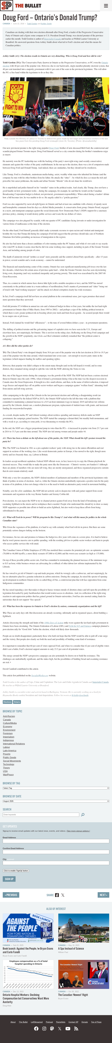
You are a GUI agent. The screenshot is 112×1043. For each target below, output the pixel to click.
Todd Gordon (32, 24)
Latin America (9, 750)
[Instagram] (44, 1028)
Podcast (49, 1022)
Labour (6, 747)
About (13, 1022)
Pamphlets (60, 1022)
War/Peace (8, 774)
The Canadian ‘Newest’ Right (73, 995)
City (8, 859)
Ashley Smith (46, 24)
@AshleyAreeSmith (80, 695)
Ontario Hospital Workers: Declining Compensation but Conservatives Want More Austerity (26, 998)
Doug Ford (54, 147)
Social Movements (12, 761)
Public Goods (9, 757)
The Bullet (23, 1022)
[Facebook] (36, 1028)
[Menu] (106, 5)
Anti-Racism (9, 716)
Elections (7, 702)
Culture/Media (10, 723)
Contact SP (73, 1022)
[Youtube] (67, 1028)
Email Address (9, 837)
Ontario (17, 702)
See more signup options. (78, 831)
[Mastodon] (52, 1028)
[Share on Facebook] (57, 895)
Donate (85, 1022)
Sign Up (9, 879)
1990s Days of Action (53, 622)
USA (5, 771)
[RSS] (76, 1028)
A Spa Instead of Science (71, 949)
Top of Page (96, 1022)
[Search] (82, 814)
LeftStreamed (37, 1022)
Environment (9, 730)
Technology (8, 764)
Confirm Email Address (13, 848)
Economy (7, 726)
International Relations (14, 744)
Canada (6, 24)
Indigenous (8, 740)
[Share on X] (63, 895)
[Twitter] (59, 1028)
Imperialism (8, 737)
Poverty (6, 754)
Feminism (8, 733)
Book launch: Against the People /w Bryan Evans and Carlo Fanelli (28, 950)
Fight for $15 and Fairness (80, 625)
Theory (6, 768)
